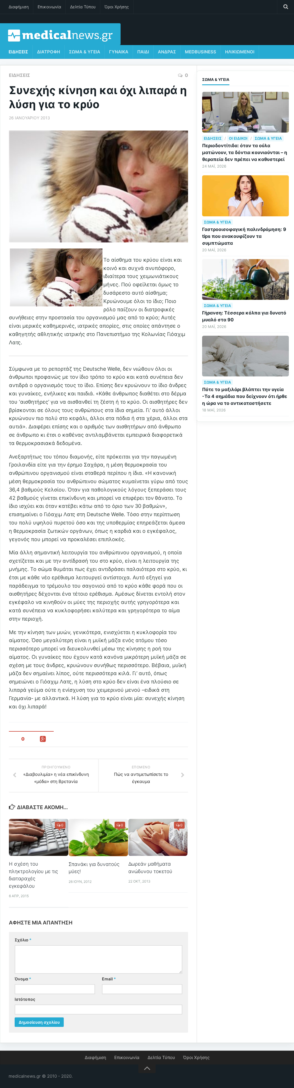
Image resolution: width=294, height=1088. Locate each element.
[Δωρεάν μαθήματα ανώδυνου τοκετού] (158, 837)
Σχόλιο (23, 939)
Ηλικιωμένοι (239, 52)
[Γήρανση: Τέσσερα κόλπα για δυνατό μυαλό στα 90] (245, 279)
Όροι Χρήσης (117, 6)
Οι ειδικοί (238, 138)
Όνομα (23, 978)
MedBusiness (200, 52)
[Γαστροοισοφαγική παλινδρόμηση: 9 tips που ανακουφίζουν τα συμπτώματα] (245, 195)
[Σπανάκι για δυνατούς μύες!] (98, 837)
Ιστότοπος (25, 999)
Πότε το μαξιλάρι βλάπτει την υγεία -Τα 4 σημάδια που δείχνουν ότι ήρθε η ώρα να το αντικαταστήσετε (244, 396)
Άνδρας (167, 52)
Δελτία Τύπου (83, 6)
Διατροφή (48, 52)
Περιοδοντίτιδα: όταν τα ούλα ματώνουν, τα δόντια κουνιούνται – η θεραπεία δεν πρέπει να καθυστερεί (244, 152)
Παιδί (143, 52)
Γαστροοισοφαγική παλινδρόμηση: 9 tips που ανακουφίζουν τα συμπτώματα (244, 236)
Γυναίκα (118, 52)
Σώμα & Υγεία (84, 52)
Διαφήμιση (19, 6)
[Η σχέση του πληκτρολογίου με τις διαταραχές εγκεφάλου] (38, 837)
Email (109, 978)
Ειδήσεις (18, 52)
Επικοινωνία (49, 6)
